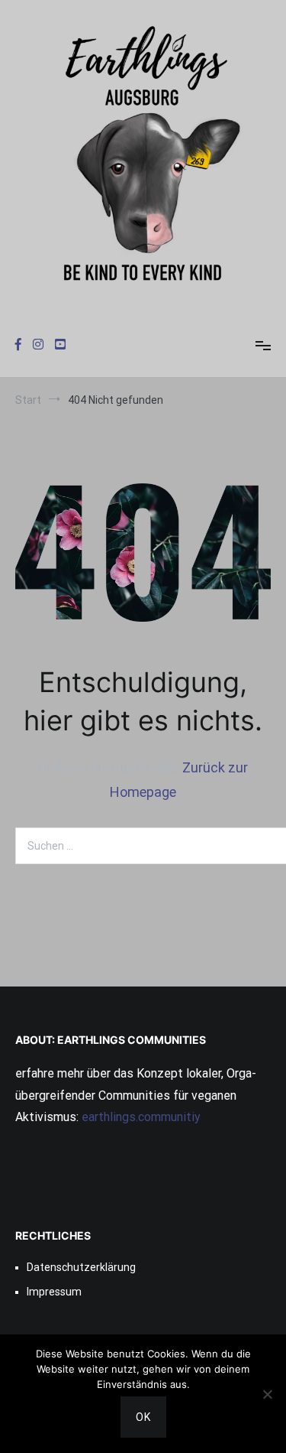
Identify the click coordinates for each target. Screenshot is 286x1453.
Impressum (54, 1292)
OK (143, 1417)
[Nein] (267, 1394)
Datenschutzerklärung (81, 1267)
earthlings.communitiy (140, 1117)
